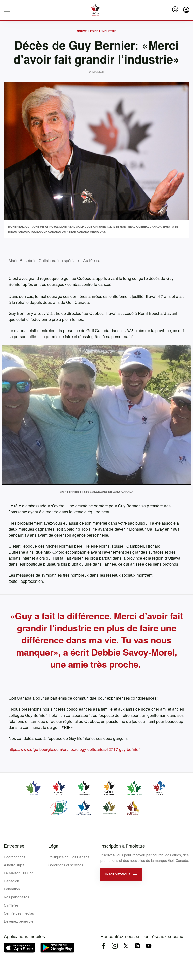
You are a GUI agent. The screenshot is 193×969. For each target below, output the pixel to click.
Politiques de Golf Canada (69, 856)
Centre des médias (19, 913)
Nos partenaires (16, 896)
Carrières (11, 905)
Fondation (12, 888)
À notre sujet (14, 864)
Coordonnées (14, 856)
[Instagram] (115, 946)
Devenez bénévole (18, 921)
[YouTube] (149, 946)
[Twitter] (126, 946)
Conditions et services (65, 864)
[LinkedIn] (137, 946)
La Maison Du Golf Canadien (18, 876)
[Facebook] (103, 946)
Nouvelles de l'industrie (96, 31)
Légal (53, 845)
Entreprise (14, 845)
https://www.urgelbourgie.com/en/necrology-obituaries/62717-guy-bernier (74, 749)
